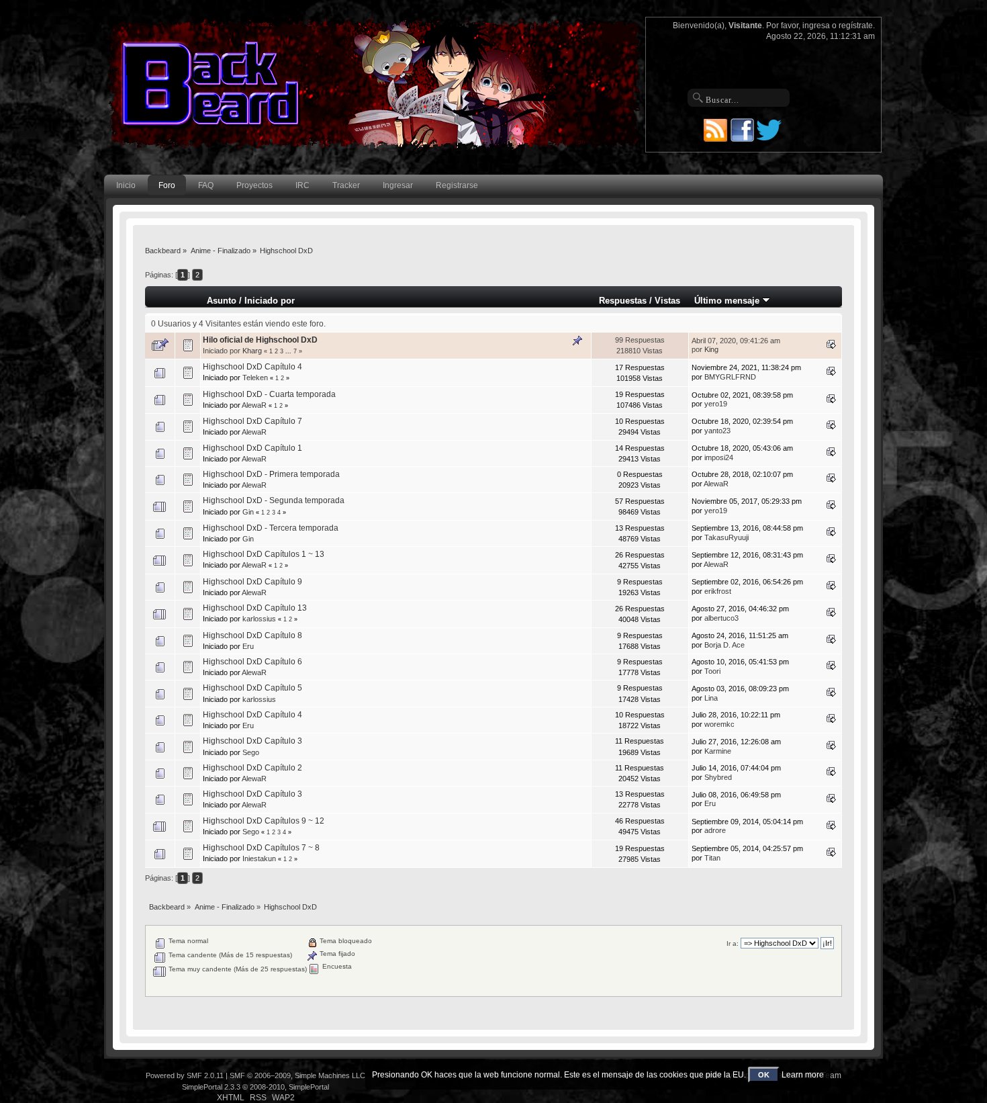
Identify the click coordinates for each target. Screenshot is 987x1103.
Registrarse (457, 185)
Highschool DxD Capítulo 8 (252, 635)
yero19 (715, 404)
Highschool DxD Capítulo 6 (252, 661)
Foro (166, 185)
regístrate (856, 25)
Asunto (221, 301)
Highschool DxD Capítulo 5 (252, 688)
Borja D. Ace (724, 645)
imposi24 (718, 457)
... (289, 351)
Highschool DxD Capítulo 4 (252, 366)
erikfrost (717, 591)
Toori (712, 671)
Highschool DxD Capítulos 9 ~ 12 (263, 821)
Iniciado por (269, 301)
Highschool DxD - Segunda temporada (273, 500)
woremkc (719, 724)
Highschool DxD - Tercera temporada (270, 528)
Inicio (126, 185)
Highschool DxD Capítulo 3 (252, 741)
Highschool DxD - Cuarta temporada (269, 394)
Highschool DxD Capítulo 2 (252, 768)
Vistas (667, 301)
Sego (250, 752)
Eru (248, 646)
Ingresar (398, 185)
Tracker (346, 185)
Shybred (718, 777)
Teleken (255, 377)
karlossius (259, 619)
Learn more (803, 1074)
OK (763, 1075)
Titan (712, 858)
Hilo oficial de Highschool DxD (260, 340)
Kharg (252, 351)
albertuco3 (721, 618)
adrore (715, 830)
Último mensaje (728, 301)
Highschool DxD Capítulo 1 (252, 448)
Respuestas (623, 301)
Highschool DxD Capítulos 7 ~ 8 (261, 847)
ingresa (816, 25)
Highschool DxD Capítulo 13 (255, 608)
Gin (248, 512)
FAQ (206, 185)
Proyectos (254, 185)
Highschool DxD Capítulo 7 (252, 421)
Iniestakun (259, 858)
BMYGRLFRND (730, 377)
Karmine (717, 751)
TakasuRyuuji (726, 537)
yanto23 (717, 431)
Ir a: (732, 943)
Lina (711, 698)
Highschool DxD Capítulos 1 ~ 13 (263, 554)
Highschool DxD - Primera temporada (271, 474)
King (711, 349)
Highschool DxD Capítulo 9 (252, 581)
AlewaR (254, 405)
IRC (302, 185)
